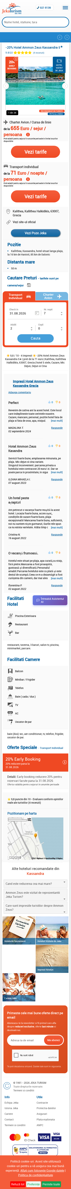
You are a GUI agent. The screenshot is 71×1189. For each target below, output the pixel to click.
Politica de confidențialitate (35, 1175)
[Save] (29, 284)
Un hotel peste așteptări (18, 500)
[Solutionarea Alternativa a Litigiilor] (35, 1155)
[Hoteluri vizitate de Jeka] (52, 930)
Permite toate (51, 1184)
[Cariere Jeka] (19, 987)
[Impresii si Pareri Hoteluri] (52, 959)
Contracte (42, 1102)
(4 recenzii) (38, 53)
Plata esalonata (46, 1119)
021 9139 (45, 7)
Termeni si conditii (23, 1090)
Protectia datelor (46, 1108)
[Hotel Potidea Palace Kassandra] (59, 37)
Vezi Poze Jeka (35, 233)
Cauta (35, 338)
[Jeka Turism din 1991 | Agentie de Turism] (11, 13)
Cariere (9, 1113)
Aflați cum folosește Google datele (42, 1171)
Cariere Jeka (10, 998)
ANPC (40, 1125)
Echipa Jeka (11, 1102)
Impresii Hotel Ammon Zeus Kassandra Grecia (33, 383)
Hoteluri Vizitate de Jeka (49, 941)
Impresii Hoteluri (45, 969)
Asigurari (42, 1113)
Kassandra (35, 873)
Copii (40, 324)
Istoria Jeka (11, 1108)
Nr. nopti (48, 309)
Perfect (13, 402)
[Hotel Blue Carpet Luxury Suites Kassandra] (67, 37)
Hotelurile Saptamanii (14, 941)
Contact (9, 1119)
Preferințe (33, 1184)
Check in (13, 309)
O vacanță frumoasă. (23, 553)
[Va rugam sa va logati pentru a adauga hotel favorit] (57, 78)
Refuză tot (17, 1184)
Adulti (13, 324)
